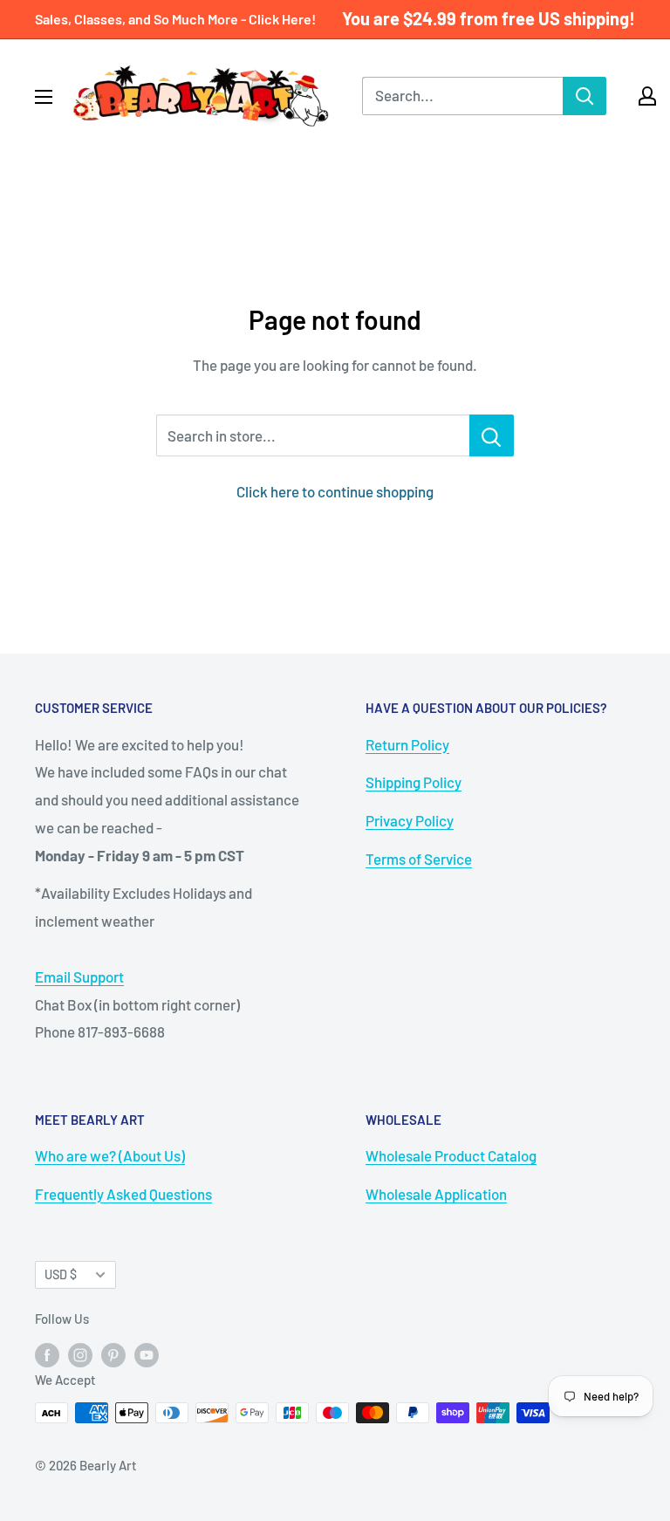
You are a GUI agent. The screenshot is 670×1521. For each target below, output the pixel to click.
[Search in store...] (491, 435)
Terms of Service (419, 858)
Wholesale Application (436, 1193)
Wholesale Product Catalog (451, 1155)
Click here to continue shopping (335, 491)
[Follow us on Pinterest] (113, 1354)
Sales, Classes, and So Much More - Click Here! (175, 18)
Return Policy (407, 744)
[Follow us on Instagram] (80, 1354)
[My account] (647, 96)
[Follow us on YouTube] (146, 1354)
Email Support (79, 976)
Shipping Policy (413, 782)
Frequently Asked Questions (123, 1193)
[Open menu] (43, 97)
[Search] (584, 96)
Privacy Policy (410, 820)
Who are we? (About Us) (110, 1155)
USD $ (60, 1274)
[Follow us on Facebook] (47, 1354)
